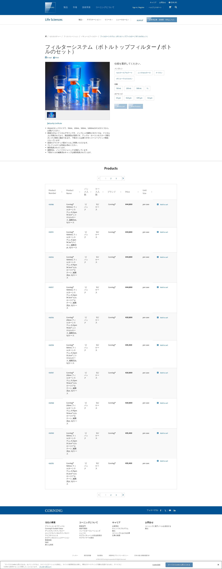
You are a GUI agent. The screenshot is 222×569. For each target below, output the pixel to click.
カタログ (140, 20)
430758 (51, 345)
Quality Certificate (55, 123)
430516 (51, 257)
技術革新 (86, 7)
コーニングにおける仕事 (121, 533)
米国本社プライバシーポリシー (118, 555)
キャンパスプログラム (120, 528)
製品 (66, 7)
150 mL (118, 88)
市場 (75, 7)
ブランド (112, 191)
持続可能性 (83, 528)
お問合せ (162, 2)
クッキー (75, 555)
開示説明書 (87, 555)
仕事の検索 (116, 535)
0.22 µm (128, 98)
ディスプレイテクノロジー (55, 531)
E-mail (49, 58)
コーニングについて (105, 7)
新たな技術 (49, 545)
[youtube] (170, 510)
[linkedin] (174, 510)
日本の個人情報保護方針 (142, 555)
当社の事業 (50, 522)
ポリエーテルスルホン (124, 79)
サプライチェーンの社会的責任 (90, 535)
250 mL (128, 88)
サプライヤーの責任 (86, 538)
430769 (51, 433)
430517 (51, 287)
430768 (51, 403)
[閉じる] (218, 564)
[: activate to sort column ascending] (165, 192)
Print (57, 58)
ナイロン (159, 73)
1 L (147, 88)
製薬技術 (48, 540)
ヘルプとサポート (155, 7)
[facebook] (160, 510)
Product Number (52, 192)
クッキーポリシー (45, 567)
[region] (111, 565)
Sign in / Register (138, 7)
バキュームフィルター (89, 36)
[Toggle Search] (176, 7)
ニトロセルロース (144, 73)
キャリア (153, 2)
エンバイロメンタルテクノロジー (57, 533)
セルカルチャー (55, 36)
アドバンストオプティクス (55, 526)
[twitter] (165, 510)
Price (127, 191)
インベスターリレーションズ (89, 531)
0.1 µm (118, 98)
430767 (51, 373)
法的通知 (100, 555)
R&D (46, 542)
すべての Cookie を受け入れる (179, 565)
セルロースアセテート (124, 73)
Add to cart (164, 204)
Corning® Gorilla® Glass (54, 528)
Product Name (69, 192)
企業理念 (115, 526)
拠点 (113, 531)
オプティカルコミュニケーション (57, 538)
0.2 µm (150, 98)
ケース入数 (97, 192)
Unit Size (145, 192)
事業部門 (82, 526)
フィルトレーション (71, 36)
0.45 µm (139, 98)
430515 (51, 232)
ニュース (82, 533)
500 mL (139, 88)
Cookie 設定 (156, 565)
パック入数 (86, 192)
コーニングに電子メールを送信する (158, 526)
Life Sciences (53, 20)
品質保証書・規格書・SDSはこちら (161, 20)
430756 (51, 318)
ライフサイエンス (51, 535)
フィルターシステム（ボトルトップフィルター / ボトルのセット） (124, 36)
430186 (51, 204)
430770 (51, 463)
